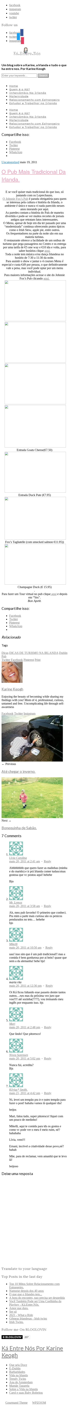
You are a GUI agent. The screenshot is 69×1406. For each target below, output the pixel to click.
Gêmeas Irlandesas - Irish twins (28, 1318)
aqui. (47, 250)
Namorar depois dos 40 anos (26, 1290)
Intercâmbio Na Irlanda (27, 92)
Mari (12, 1023)
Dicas (5, 652)
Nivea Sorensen (18, 1055)
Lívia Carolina (18, 858)
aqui (54, 594)
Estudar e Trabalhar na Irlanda (33, 103)
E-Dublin (15, 1368)
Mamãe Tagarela (19, 1385)
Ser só (13, 1311)
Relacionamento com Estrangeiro (34, 99)
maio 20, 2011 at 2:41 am (24, 861)
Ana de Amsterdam (21, 1382)
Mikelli (13, 944)
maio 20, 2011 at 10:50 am (25, 947)
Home (13, 85)
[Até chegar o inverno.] (32, 760)
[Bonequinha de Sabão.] (32, 817)
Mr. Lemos (15, 902)
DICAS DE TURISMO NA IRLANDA (33, 652)
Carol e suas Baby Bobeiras (26, 1392)
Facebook (17, 659)
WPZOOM (39, 1402)
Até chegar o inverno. (18, 771)
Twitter (6, 659)
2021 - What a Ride (21, 1315)
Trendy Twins (17, 1378)
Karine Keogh (12, 689)
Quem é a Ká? (19, 89)
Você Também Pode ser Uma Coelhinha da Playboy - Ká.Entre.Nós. (35, 1303)
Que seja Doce (18, 1365)
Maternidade (18, 96)
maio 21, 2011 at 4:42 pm (24, 1093)
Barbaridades (17, 1371)
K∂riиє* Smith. (18, 1089)
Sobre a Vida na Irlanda (23, 1389)
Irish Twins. (16, 1322)
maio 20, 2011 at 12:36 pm (25, 985)
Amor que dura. (18, 1308)
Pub (4, 656)
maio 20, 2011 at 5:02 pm (24, 1058)
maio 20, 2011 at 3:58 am (24, 906)
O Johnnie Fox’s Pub (15, 198)
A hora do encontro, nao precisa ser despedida (37, 1297)
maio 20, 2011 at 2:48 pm (24, 1027)
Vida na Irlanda (18, 1375)
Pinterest (29, 659)
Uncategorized (10, 162)
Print (37, 659)
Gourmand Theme (16, 1402)
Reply (47, 861)
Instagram (29, 713)
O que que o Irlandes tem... (25, 1294)
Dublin (63, 652)
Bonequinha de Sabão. (19, 828)
